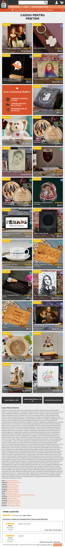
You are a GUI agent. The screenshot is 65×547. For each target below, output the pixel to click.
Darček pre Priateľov (13, 486)
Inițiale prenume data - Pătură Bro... (50, 542)
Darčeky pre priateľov (14, 500)
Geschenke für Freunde (14, 482)
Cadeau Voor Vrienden (12, 491)
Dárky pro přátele (12, 498)
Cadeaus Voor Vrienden (12, 504)
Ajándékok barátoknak (14, 502)
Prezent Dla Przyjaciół (11, 481)
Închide (62, 10)
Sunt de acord (57, 544)
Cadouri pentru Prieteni (13, 506)
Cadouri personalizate (40, 7)
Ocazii (26, 7)
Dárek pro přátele (12, 484)
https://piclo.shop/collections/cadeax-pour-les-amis (20, 495)
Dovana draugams (12, 488)
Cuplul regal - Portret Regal (52, 530)
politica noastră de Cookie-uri (44, 544)
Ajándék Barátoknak (13, 489)
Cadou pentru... (14, 7)
